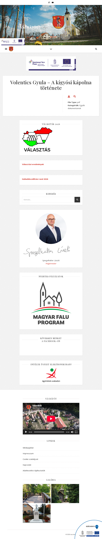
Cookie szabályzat (30, 459)
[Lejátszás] (26, 432)
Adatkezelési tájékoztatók (34, 470)
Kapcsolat (27, 465)
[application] (51, 419)
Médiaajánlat (28, 447)
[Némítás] (72, 432)
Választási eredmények (33, 164)
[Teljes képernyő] (76, 432)
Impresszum (28, 453)
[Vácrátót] (11, 49)
